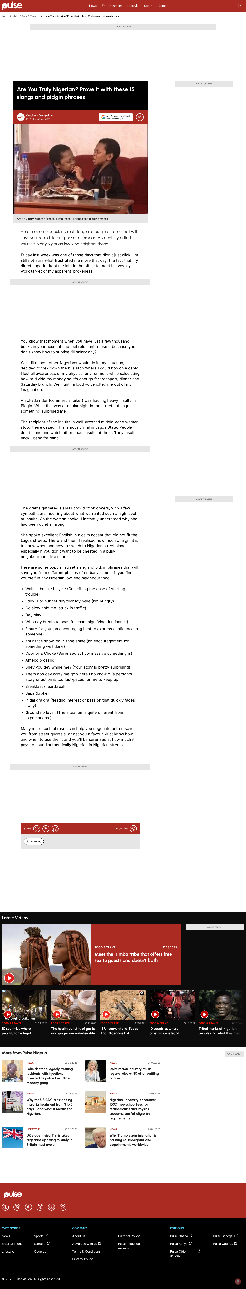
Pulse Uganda (223, 1244)
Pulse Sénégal (223, 1236)
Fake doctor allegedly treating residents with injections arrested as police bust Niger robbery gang (50, 1076)
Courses (40, 1251)
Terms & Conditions (86, 1251)
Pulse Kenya (179, 1244)
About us (78, 1236)
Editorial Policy (129, 1236)
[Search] (240, 6)
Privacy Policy (82, 1259)
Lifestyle (133, 5)
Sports (148, 5)
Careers (164, 5)
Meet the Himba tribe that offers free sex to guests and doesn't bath (133, 957)
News (93, 5)
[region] (123, 1016)
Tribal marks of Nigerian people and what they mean (221, 1030)
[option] (24, 1017)
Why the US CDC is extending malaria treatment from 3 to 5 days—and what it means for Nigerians (49, 1107)
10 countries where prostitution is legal (16, 1030)
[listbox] (123, 1016)
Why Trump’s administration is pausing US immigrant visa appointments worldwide (133, 1140)
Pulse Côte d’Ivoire (178, 1253)
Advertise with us (84, 1244)
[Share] (140, 117)
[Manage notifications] (238, 1281)
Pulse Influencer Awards (129, 1246)
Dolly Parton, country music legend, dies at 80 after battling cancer (134, 1073)
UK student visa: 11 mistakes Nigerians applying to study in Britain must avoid (49, 1140)
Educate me (33, 841)
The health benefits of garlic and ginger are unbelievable (73, 1030)
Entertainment (112, 5)
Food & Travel (29, 16)
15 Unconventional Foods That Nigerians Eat (119, 1030)
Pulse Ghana (179, 1236)
